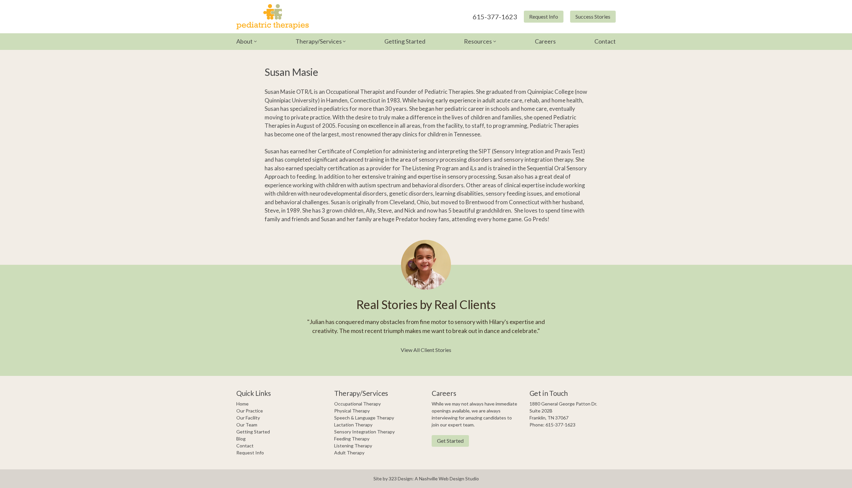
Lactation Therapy (353, 424)
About (244, 41)
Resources (478, 41)
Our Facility (248, 417)
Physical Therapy (352, 410)
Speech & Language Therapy (364, 417)
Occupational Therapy (357, 404)
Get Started (450, 440)
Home (242, 404)
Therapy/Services (319, 41)
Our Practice (249, 410)
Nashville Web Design (441, 478)
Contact (605, 41)
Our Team (246, 424)
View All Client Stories (426, 350)
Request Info (543, 16)
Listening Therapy (353, 445)
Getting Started (404, 41)
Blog (241, 438)
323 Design (400, 478)
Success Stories (592, 16)
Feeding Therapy (351, 438)
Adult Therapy (349, 452)
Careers (545, 41)
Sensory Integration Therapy (364, 431)
